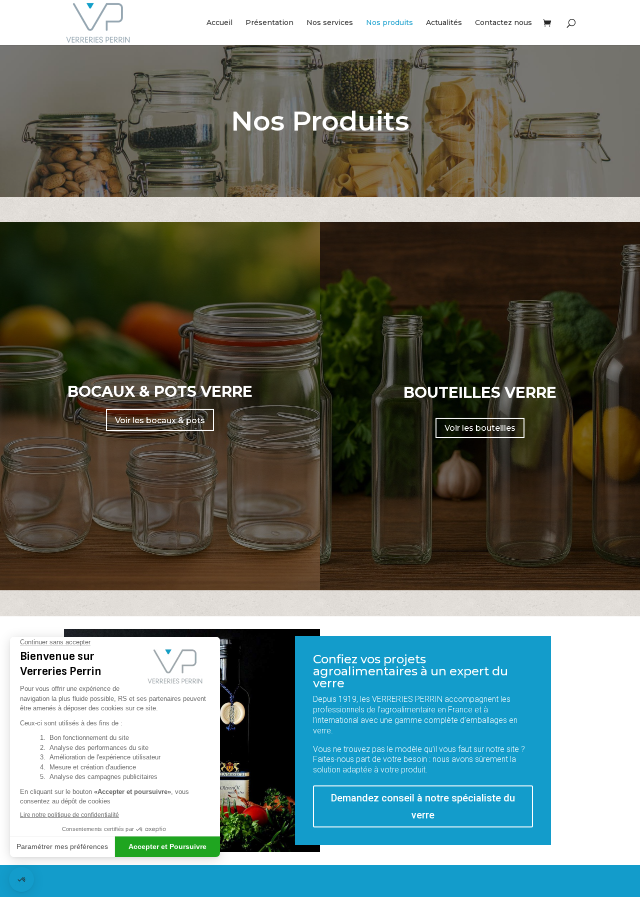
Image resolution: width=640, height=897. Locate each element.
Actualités (444, 23)
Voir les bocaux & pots (160, 420)
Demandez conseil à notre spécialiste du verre (423, 806)
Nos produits (389, 23)
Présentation (270, 23)
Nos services (329, 23)
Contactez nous (503, 23)
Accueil (219, 23)
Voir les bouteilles (480, 428)
